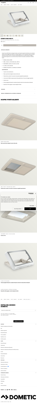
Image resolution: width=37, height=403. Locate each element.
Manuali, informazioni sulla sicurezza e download (11, 93)
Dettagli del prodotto (5, 49)
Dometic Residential (7, 353)
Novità (5, 383)
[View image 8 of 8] (22, 35)
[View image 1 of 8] (1, 35)
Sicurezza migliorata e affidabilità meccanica (12, 67)
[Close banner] (35, 193)
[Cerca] (28, 3)
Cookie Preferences (4, 366)
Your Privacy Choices (17, 208)
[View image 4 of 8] (10, 35)
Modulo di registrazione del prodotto (6, 326)
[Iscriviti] (35, 310)
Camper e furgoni (6, 4)
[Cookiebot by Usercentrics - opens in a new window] (29, 193)
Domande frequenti (4, 332)
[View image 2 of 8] (4, 35)
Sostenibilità (3, 379)
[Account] (30, 3)
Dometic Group (6, 374)
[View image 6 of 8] (16, 35)
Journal (2, 351)
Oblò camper (20, 4)
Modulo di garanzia (4, 330)
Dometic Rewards (3, 343)
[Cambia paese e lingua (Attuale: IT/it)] (35, 1)
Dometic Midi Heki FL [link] (27, 299)
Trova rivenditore (3, 334)
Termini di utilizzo (3, 370)
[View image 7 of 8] (19, 35)
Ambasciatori (3, 345)
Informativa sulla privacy (4, 362)
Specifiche (3, 89)
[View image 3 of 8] (7, 35)
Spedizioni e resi (3, 336)
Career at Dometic (6, 385)
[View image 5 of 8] (13, 35)
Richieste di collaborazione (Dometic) (6, 347)
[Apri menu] (36, 3)
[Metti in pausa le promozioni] (1, 0)
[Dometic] (3, 2)
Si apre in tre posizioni (8, 65)
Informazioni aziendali (5, 372)
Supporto (2, 324)
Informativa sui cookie (4, 364)
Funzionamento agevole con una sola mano (11, 63)
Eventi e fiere (3, 355)
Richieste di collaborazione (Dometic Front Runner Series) (9, 349)
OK (30, 208)
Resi (1, 328)
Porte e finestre (13, 4)
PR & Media (5, 381)
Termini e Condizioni (4, 368)
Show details (32, 205)
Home (1, 4)
